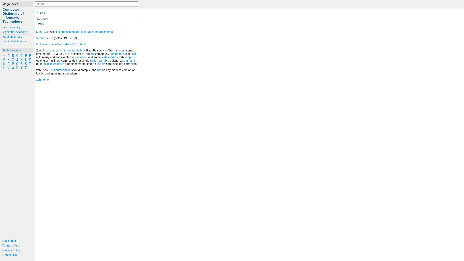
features (112, 57)
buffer (93, 60)
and (77, 31)
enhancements (103, 31)
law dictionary (11, 27)
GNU (51, 70)
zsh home (42, 79)
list (58, 31)
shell (79, 50)
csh (77, 57)
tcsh (104, 57)
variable (104, 60)
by (84, 50)
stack (47, 63)
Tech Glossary (12, 50)
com (121, 50)
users (83, 57)
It (68, 53)
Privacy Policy (11, 250)
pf (106, 50)
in (77, 60)
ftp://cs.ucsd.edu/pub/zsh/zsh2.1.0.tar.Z (61, 44)
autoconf (61, 70)
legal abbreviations (15, 32)
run (99, 70)
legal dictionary (12, 36)
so (69, 70)
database (87, 31)
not (92, 53)
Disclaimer (9, 240)
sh (47, 31)
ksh (133, 53)
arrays (102, 63)
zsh (39, 31)
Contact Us (9, 254)
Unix (45, 50)
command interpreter (61, 50)
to (83, 53)
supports (130, 57)
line (58, 60)
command (128, 60)
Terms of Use (10, 245)
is (71, 53)
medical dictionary (14, 41)
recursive (58, 63)
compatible (117, 53)
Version (41, 38)
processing (68, 31)
